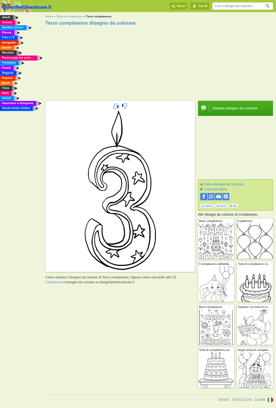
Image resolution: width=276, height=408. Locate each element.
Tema (59, 16)
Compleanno (74, 16)
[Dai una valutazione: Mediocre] (124, 106)
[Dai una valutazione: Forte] (116, 106)
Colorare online (215, 189)
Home (49, 16)
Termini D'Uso (242, 399)
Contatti (259, 399)
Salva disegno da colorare (223, 184)
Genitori (223, 399)
